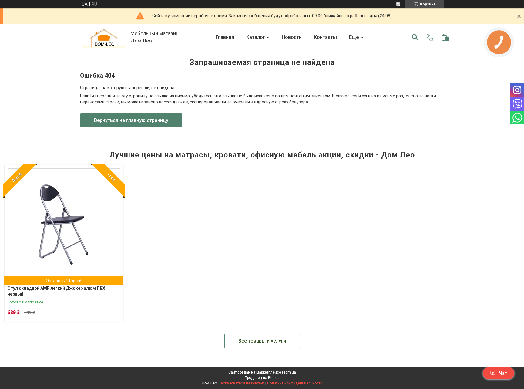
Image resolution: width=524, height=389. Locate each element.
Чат (503, 373)
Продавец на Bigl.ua (262, 378)
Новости (292, 37)
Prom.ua (289, 372)
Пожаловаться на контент (242, 383)
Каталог (255, 37)
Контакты (325, 37)
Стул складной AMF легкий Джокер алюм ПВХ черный (56, 291)
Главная (225, 37)
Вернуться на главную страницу (131, 120)
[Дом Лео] (104, 37)
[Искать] (415, 37)
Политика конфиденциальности (294, 383)
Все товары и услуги (262, 341)
